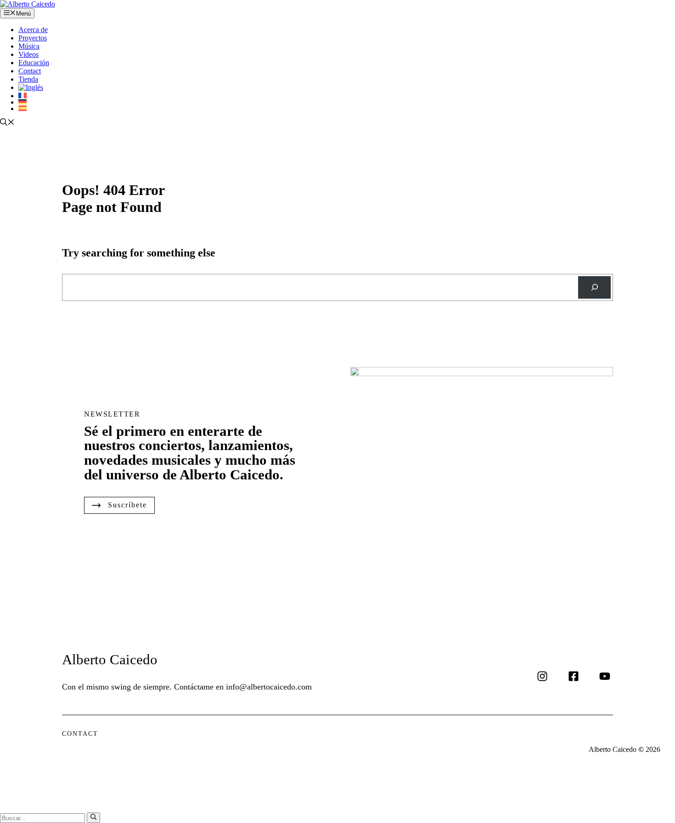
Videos (28, 54)
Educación (33, 63)
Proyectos (32, 38)
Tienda (28, 79)
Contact (29, 71)
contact (80, 733)
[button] (7, 123)
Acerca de (33, 29)
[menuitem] (346, 87)
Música (28, 46)
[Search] (594, 287)
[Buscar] (93, 817)
